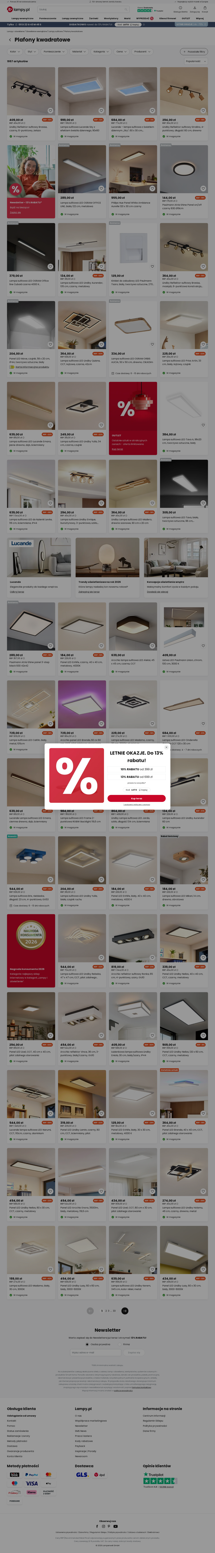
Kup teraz (136, 798)
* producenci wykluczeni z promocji (136, 805)
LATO (136, 789)
